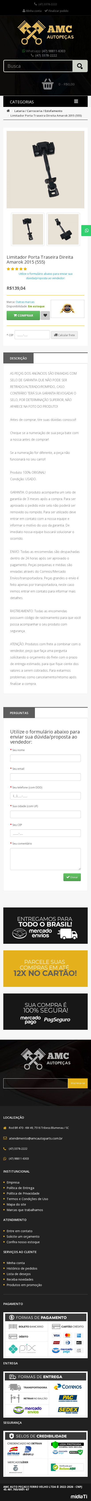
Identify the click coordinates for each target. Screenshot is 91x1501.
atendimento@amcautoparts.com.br (36, 1138)
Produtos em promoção (24, 1285)
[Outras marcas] (67, 309)
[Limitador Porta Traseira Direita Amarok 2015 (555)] (27, 229)
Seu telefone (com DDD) (27, 787)
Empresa (13, 1182)
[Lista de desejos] (45, 315)
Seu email (18, 769)
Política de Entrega (20, 1188)
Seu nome (18, 750)
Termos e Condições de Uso (27, 1199)
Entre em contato (19, 1231)
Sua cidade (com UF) (25, 806)
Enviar (74, 877)
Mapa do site (16, 1204)
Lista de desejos (19, 1274)
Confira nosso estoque (23, 1242)
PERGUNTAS (19, 713)
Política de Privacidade (23, 1193)
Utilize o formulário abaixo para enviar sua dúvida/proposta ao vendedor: (45, 276)
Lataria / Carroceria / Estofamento (38, 111)
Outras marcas (25, 302)
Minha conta (16, 1263)
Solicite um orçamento (23, 1236)
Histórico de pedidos (22, 1268)
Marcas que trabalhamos (25, 1210)
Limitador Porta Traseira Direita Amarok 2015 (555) (46, 115)
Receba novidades (20, 1279)
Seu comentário (22, 843)
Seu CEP (17, 825)
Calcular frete (66, 335)
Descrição (18, 358)
